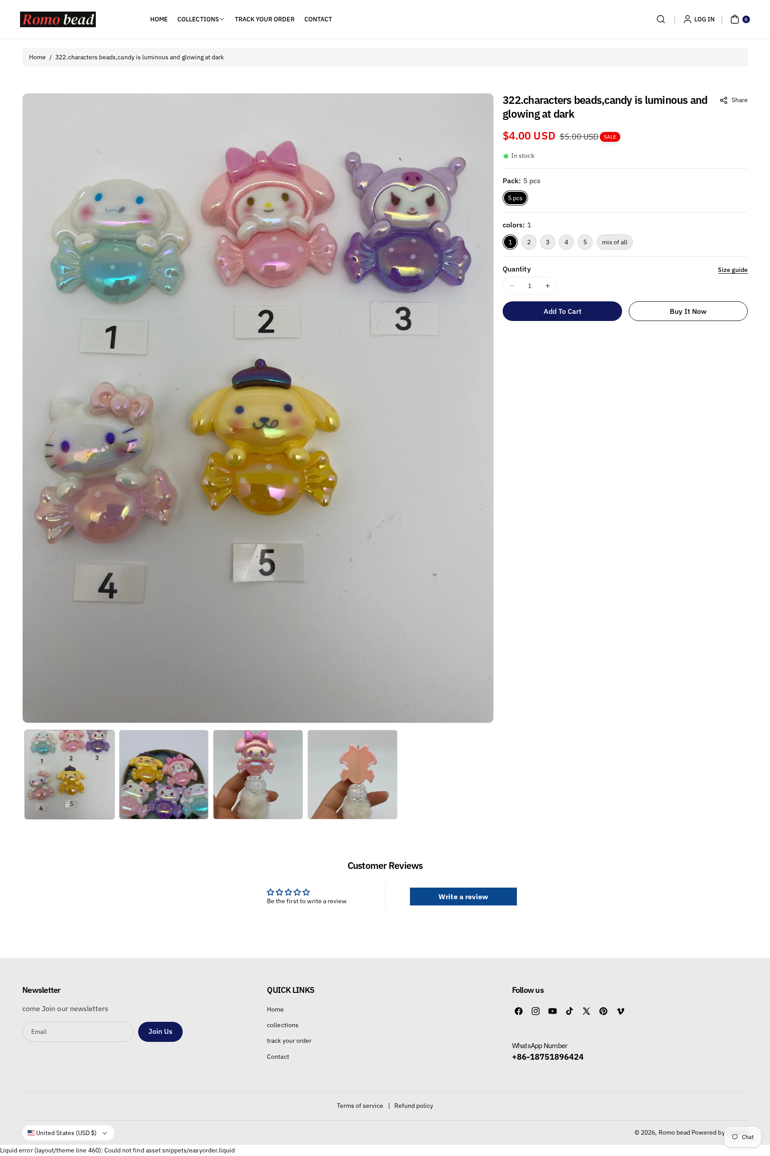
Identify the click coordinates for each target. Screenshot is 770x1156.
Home (37, 57)
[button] (661, 19)
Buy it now (688, 311)
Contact (278, 1057)
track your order (289, 1041)
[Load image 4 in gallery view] (352, 775)
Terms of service (360, 1106)
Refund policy (414, 1106)
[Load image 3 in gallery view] (258, 775)
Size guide (733, 270)
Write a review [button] (463, 896)
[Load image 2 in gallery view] (164, 775)
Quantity (516, 268)
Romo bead (674, 1132)
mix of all (615, 242)
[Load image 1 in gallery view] (70, 775)
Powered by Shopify (720, 1132)
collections (283, 1025)
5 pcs (515, 198)
